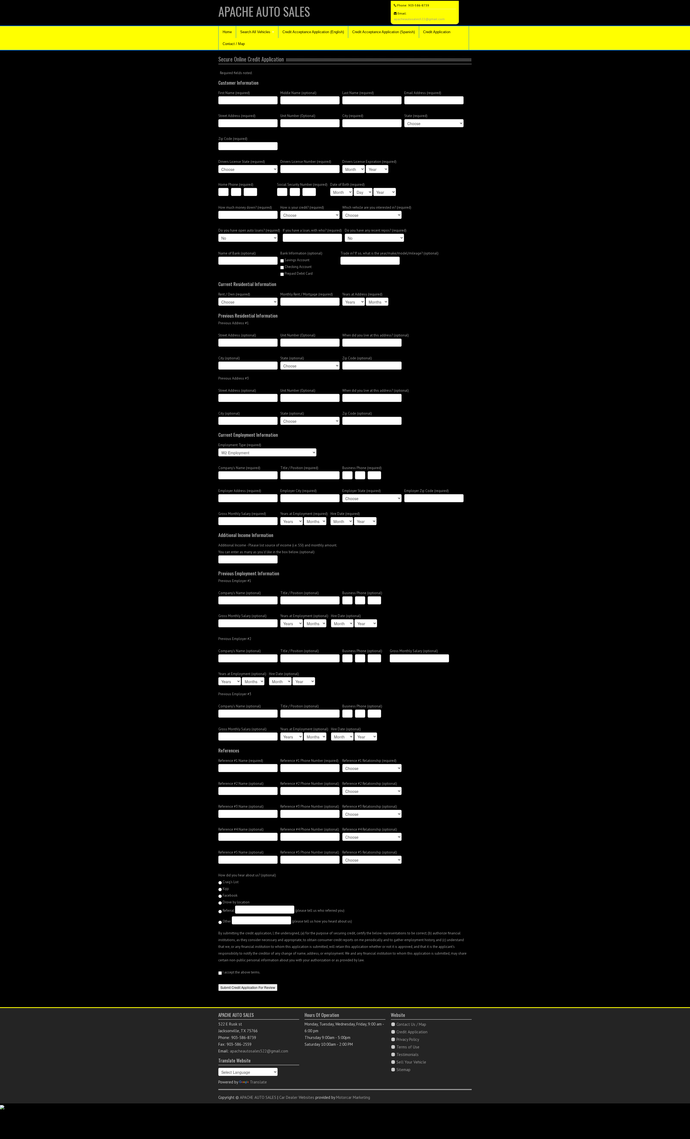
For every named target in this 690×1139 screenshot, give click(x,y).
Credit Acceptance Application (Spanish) (383, 32)
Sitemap (403, 1069)
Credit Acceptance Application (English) (313, 32)
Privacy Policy (407, 1039)
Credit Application (436, 32)
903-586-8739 (418, 5)
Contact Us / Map (411, 1024)
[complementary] (674, 1123)
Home (227, 32)
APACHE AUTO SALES (264, 11)
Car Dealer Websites (296, 1097)
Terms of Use (407, 1046)
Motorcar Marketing (353, 1097)
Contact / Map (234, 44)
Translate (258, 1082)
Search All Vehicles (255, 32)
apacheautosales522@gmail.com (419, 19)
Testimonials (407, 1054)
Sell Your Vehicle (411, 1062)
